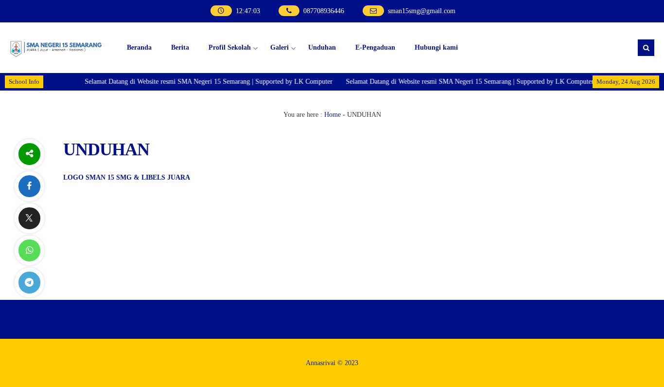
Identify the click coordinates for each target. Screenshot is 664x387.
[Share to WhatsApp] (29, 250)
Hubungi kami (436, 47)
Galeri (279, 47)
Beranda (139, 47)
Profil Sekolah (230, 47)
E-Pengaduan (375, 47)
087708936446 (323, 11)
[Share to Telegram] (29, 282)
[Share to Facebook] (29, 186)
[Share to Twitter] (29, 218)
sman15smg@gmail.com (421, 11)
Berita (180, 47)
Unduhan (322, 47)
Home (332, 114)
